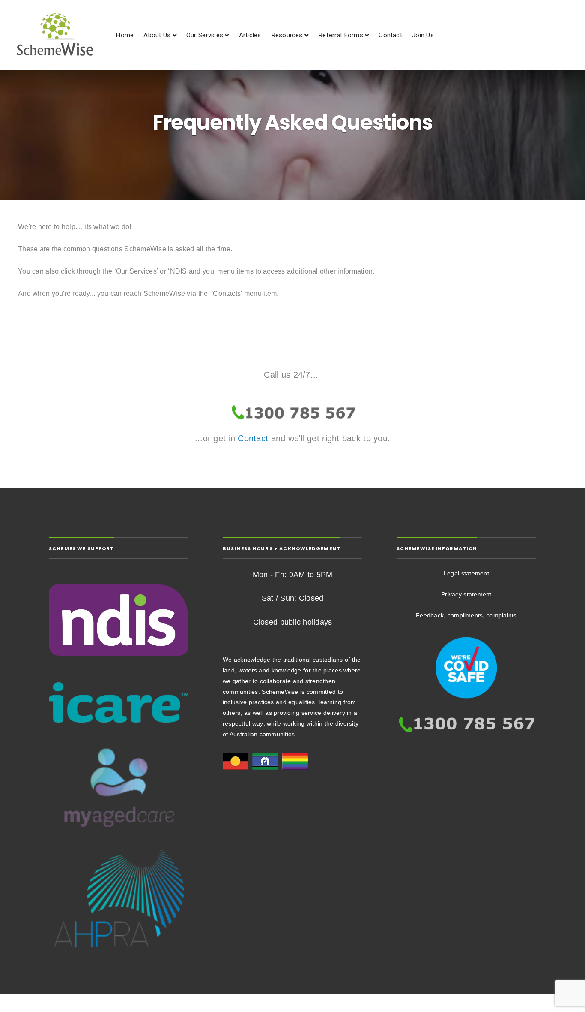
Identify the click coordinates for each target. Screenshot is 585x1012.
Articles (250, 35)
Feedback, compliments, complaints (466, 615)
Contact (390, 35)
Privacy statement (466, 594)
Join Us (423, 35)
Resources (287, 35)
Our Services (204, 35)
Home (125, 35)
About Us (156, 35)
